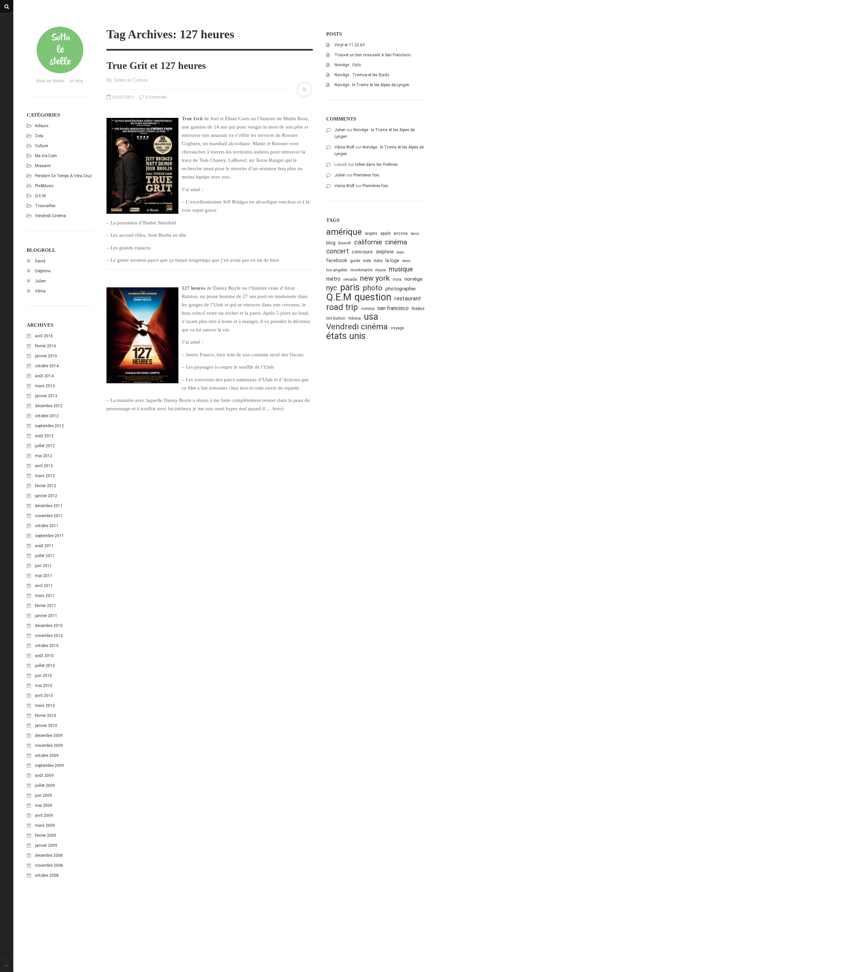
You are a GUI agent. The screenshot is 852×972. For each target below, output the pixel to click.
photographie (400, 289)
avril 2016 (44, 336)
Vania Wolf (344, 185)
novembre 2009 (49, 745)
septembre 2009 (49, 765)
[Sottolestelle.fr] (60, 50)
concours (362, 252)
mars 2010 (45, 705)
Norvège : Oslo (347, 65)
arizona (400, 233)
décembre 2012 (49, 406)
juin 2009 (43, 795)
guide (355, 260)
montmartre (361, 269)
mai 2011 (43, 575)
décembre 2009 (49, 735)
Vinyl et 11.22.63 (349, 45)
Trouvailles (45, 205)
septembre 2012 (49, 426)
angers (371, 233)
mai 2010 (43, 685)
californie (368, 242)
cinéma (396, 242)
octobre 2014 (47, 366)
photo (372, 288)
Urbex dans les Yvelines (376, 164)
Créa (39, 136)
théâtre (418, 308)
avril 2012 (44, 466)
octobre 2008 (47, 875)
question (372, 297)
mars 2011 (45, 595)
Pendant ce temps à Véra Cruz (63, 175)
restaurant (407, 298)
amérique (344, 232)
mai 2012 (43, 456)
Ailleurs (42, 126)
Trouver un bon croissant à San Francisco (372, 55)
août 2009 (44, 775)
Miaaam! (43, 165)
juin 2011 (43, 565)
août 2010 (44, 655)
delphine (385, 251)
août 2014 (44, 376)
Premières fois (366, 175)
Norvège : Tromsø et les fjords (361, 75)
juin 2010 (43, 675)
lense (406, 261)
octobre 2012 (47, 416)
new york (375, 278)
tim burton (335, 318)
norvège (413, 279)
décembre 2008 (49, 855)
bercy (415, 233)
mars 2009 (45, 825)
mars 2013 (45, 386)
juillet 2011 (45, 555)
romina (367, 308)
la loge (392, 260)
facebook (336, 260)
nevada (350, 279)
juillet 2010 (45, 665)
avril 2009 (44, 815)
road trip (342, 307)
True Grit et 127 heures (156, 65)
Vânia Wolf (344, 147)
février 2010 (45, 715)
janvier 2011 (46, 615)
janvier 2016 (46, 356)
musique (401, 269)
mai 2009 (43, 805)
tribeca (354, 318)
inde (367, 260)
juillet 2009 (45, 785)
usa (371, 317)
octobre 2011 (47, 525)
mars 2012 (45, 476)
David (40, 261)
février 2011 (45, 605)
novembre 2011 (49, 515)
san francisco (393, 308)
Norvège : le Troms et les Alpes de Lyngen (371, 85)
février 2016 (45, 346)
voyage (397, 327)
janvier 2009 (46, 845)
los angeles (336, 269)
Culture (41, 146)
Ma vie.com (46, 156)
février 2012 (45, 486)
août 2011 (44, 545)
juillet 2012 (45, 446)
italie (378, 260)
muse (380, 269)
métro (333, 279)
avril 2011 (44, 585)
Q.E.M (40, 195)
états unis (346, 336)
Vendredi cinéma (50, 215)
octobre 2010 (47, 645)
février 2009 (45, 835)
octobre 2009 (47, 755)
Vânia (40, 291)
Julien (40, 281)
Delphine (42, 271)
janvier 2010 (46, 725)
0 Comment (155, 97)
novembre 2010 (49, 635)
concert (337, 251)
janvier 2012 (46, 495)
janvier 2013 (46, 396)
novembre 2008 (49, 865)
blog (330, 242)
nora (397, 279)
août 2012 (44, 436)
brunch (344, 242)
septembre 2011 (49, 535)
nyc (331, 288)
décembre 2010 (49, 625)
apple (385, 233)
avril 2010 (44, 695)
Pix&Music (44, 185)
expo (400, 252)
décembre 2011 (49, 505)
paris (350, 287)
